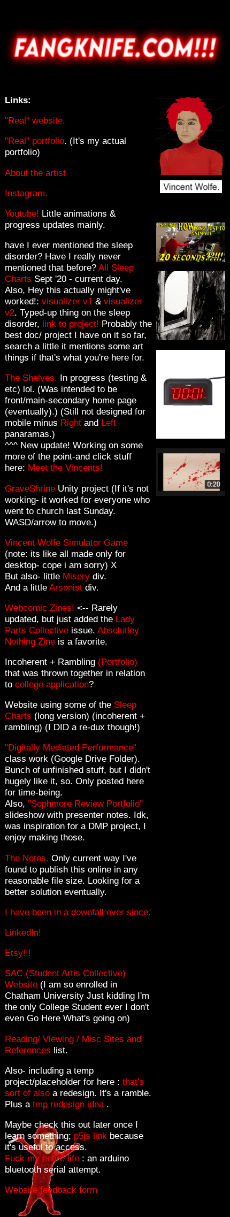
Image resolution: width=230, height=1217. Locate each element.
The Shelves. (31, 377)
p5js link (90, 1135)
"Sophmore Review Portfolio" (85, 803)
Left (108, 422)
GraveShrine (31, 488)
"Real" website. (35, 120)
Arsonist (67, 587)
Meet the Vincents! (65, 467)
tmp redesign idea (69, 1104)
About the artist (35, 172)
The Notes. (28, 858)
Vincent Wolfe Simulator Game (66, 542)
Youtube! (22, 213)
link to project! (70, 323)
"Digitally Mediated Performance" (70, 747)
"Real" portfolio (34, 140)
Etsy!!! (18, 952)
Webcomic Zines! (39, 607)
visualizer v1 (67, 301)
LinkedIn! (23, 932)
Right (72, 422)
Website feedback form (51, 1189)
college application (52, 684)
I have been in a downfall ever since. (78, 912)
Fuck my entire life (42, 1158)
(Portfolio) (117, 661)
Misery (78, 576)
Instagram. (26, 193)
